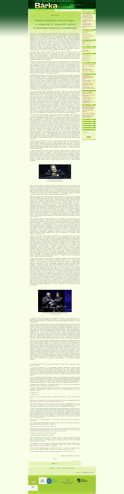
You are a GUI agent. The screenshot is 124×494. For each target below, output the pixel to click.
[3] (45, 42)
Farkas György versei (86, 55)
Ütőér (88, 29)
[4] (34, 76)
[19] (58, 274)
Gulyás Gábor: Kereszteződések (85, 51)
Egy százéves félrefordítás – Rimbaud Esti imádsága (88, 93)
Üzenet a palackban (87, 125)
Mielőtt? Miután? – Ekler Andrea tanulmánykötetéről (88, 95)
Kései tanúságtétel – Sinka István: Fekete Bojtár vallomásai (88, 88)
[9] (35, 138)
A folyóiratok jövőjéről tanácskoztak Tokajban (87, 24)
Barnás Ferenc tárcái (86, 34)
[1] (75, 28)
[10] (42, 190)
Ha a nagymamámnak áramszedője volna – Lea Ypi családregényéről (88, 101)
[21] (40, 355)
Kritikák (88, 74)
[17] (37, 230)
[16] (61, 228)
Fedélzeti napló (65, 468)
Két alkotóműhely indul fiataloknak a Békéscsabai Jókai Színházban (88, 20)
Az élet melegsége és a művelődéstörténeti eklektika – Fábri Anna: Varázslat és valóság (88, 77)
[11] (38, 210)
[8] (75, 112)
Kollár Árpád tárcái (86, 37)
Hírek (88, 13)
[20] (45, 329)
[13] (65, 218)
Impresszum (71, 468)
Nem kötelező (88, 123)
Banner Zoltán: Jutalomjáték (88, 71)
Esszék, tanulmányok (88, 90)
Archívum (58, 468)
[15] (56, 222)
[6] (49, 83)
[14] (39, 219)
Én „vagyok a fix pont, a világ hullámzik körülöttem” (88, 98)
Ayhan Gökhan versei (86, 56)
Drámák (88, 105)
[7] (68, 103)
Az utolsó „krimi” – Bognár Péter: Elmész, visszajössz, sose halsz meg (87, 84)
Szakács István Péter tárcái (87, 36)
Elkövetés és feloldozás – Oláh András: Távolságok (88, 81)
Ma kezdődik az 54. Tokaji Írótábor (87, 27)
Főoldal (55, 458)
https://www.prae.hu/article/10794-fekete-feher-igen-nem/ (43, 445)
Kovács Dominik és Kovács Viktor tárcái (87, 32)
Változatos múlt (87, 40)
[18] (52, 256)
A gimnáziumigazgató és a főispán (87, 42)
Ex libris (88, 119)
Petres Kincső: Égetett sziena (88, 48)
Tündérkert (87, 127)
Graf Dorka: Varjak (86, 60)
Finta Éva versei (85, 58)
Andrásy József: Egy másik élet (88, 64)
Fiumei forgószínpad (86, 44)
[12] (40, 216)
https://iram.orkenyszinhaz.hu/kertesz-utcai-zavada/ (44, 426)
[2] (38, 39)
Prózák (87, 62)
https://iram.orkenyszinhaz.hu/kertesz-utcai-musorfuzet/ (45, 428)
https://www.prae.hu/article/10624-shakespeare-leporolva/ (49, 401)
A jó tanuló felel (87, 121)
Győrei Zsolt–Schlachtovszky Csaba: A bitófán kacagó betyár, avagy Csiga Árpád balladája (88, 107)
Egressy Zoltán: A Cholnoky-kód (88, 113)
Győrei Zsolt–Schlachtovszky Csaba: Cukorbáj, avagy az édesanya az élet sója (88, 116)
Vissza (55, 463)
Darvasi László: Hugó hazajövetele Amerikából (87, 69)
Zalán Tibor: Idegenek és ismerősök (87, 111)
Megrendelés (52, 468)
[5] (57, 80)
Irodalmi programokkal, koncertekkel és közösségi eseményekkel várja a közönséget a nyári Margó (87, 16)
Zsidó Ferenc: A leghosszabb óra (88, 67)
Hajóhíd (88, 46)
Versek (87, 53)
